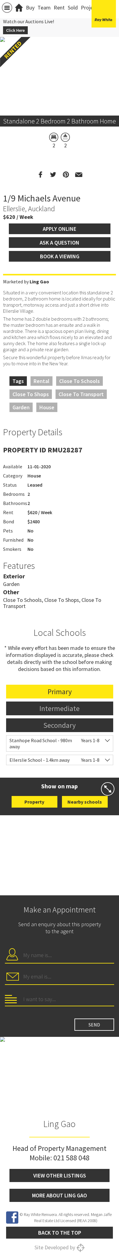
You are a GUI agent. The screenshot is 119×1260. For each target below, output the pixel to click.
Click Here (15, 30)
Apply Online (59, 228)
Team (44, 7)
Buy (30, 7)
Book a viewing (59, 256)
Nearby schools (84, 802)
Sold (73, 7)
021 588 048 (71, 1157)
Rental (41, 381)
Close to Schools (79, 381)
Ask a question (59, 242)
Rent (59, 7)
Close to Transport (81, 394)
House (46, 407)
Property (34, 802)
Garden (21, 407)
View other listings (59, 1175)
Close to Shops (31, 394)
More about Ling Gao (59, 1195)
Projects (90, 7)
